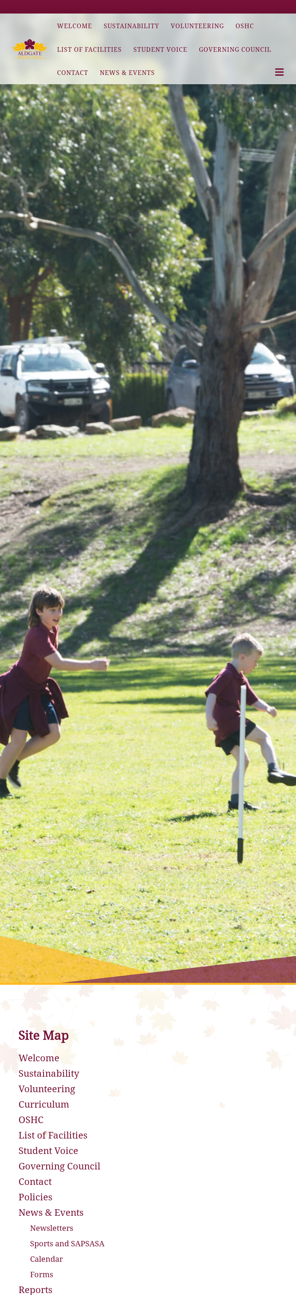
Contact (35, 1181)
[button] (29, 49)
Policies (35, 1197)
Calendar (46, 1259)
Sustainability (48, 1073)
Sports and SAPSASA (67, 1243)
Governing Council (59, 1166)
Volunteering (46, 1089)
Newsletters (51, 1228)
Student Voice (48, 1150)
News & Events (51, 1212)
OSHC (31, 1120)
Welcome (38, 1058)
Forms (41, 1274)
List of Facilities (52, 1135)
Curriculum (43, 1104)
